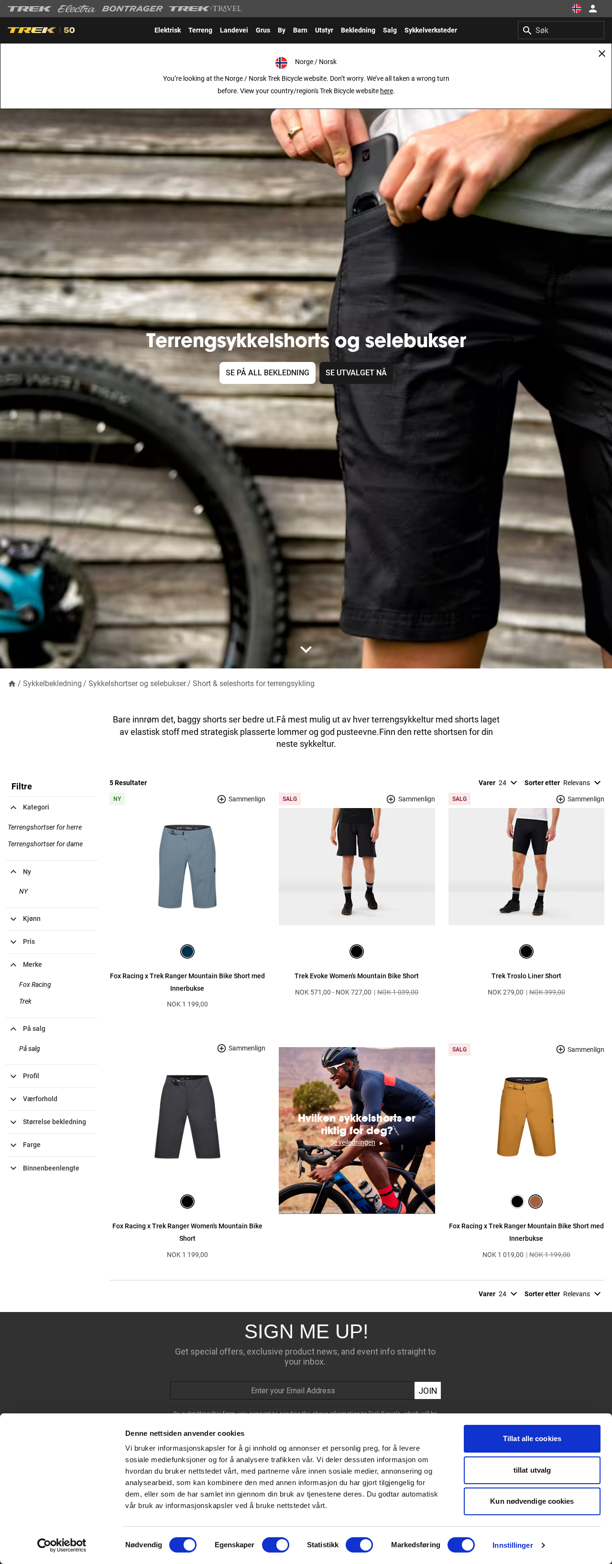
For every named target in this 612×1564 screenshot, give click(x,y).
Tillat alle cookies (532, 1438)
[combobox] (561, 30)
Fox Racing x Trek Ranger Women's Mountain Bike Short (187, 1232)
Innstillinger (512, 1545)
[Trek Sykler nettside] (30, 8)
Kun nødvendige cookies (532, 1501)
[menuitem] (168, 30)
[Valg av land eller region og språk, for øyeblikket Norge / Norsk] (576, 8)
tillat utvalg (532, 1470)
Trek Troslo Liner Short (526, 976)
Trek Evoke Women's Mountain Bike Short (357, 976)
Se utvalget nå (356, 372)
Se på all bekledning (267, 372)
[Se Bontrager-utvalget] (132, 8)
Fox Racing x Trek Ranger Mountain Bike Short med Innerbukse (187, 982)
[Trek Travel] (205, 8)
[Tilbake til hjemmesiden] (12, 683)
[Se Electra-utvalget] (77, 8)
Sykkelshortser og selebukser (137, 683)
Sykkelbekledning (52, 683)
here (386, 91)
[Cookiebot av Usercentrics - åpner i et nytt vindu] (62, 1545)
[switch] (275, 1545)
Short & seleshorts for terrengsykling (254, 683)
